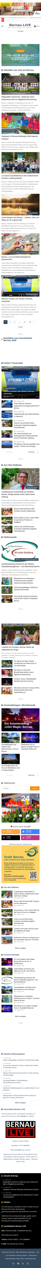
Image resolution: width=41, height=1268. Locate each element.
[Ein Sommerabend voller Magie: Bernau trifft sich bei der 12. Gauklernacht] (20, 719)
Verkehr (7, 624)
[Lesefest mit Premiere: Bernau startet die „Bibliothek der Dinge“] (6, 931)
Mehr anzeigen (20, 948)
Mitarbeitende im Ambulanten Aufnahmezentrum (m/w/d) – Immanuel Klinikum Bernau (24, 581)
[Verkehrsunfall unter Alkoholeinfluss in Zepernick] (6, 414)
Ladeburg (20, 51)
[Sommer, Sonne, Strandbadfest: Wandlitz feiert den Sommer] (6, 681)
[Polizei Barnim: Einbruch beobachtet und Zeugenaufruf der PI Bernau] (6, 404)
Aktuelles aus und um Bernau (18, 70)
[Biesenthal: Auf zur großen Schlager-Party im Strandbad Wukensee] (30, 738)
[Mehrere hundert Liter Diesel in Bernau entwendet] (20, 382)
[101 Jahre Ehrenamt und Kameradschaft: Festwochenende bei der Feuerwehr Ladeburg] (6, 434)
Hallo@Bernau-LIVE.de (22, 1150)
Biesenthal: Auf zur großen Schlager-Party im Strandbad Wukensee (30, 747)
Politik (28, 617)
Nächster (31, 452)
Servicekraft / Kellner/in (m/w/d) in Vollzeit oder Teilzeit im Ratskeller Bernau (26, 598)
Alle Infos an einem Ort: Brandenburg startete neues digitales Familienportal (24, 672)
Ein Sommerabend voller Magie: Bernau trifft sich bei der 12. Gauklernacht (24, 961)
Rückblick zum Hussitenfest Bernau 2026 (17, 339)
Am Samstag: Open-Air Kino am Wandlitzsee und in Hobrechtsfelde (10, 768)
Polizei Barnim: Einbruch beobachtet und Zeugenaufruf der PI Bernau (26, 406)
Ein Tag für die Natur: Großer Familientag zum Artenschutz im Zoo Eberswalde (25, 663)
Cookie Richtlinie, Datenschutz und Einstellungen (20, 1258)
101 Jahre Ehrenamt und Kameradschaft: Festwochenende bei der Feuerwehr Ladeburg (26, 436)
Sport (18, 617)
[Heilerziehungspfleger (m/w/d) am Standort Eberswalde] (6, 590)
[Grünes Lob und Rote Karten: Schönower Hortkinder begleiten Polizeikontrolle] (6, 423)
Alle (28, 363)
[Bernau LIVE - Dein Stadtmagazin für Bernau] (19, 26)
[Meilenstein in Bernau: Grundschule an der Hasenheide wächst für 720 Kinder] (6, 940)
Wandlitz (19, 624)
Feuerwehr (34, 363)
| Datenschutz (32, 1255)
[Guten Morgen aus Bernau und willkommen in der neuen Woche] (6, 971)
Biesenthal (8, 631)
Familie (7, 617)
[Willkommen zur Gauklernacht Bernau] (20, 37)
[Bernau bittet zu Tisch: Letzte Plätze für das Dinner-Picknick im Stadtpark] (6, 520)
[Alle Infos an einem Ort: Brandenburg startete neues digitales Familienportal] (6, 672)
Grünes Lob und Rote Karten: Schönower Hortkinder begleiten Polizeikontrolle (25, 425)
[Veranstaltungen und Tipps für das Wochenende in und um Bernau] (10, 738)
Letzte (20, 327)
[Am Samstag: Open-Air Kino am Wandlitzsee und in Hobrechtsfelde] (10, 759)
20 (30, 322)
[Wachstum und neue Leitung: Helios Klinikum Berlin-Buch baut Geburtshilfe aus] (6, 690)
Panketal (31, 624)
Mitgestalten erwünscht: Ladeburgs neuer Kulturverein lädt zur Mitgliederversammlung (20, 57)
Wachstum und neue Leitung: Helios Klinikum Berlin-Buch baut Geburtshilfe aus (26, 690)
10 (24, 322)
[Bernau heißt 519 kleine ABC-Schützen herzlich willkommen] (6, 511)
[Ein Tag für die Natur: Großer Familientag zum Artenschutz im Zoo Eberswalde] (6, 664)
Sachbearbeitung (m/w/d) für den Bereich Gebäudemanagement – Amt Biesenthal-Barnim (26, 980)
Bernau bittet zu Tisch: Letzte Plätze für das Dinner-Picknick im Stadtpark (26, 520)
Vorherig (9, 452)
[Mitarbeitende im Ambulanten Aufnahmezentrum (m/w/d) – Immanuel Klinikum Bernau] (6, 581)
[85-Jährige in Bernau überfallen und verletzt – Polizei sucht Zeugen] (6, 444)
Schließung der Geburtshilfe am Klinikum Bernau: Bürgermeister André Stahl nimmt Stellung (18, 494)
